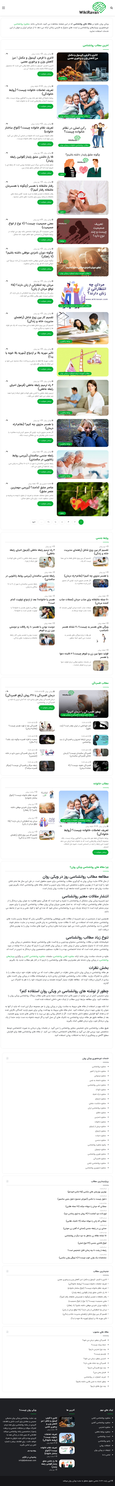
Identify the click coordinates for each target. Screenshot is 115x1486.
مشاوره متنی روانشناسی (97, 1085)
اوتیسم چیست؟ (100, 1354)
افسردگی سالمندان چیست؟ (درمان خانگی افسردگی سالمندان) (77, 755)
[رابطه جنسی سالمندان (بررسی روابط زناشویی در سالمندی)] (47, 587)
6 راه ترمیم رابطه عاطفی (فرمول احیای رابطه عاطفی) (31, 387)
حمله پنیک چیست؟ (98, 1344)
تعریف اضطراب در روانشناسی (95, 1377)
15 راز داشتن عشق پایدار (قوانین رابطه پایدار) (31, 159)
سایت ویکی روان (74, 1480)
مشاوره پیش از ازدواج (97, 1126)
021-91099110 (31, 1451)
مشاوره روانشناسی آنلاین (34, 956)
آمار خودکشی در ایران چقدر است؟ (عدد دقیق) (75, 727)
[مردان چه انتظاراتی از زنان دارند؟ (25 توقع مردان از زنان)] (47, 822)
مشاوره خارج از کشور (98, 1071)
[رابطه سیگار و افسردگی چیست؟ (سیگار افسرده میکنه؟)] (47, 766)
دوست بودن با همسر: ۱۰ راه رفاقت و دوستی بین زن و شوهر (32, 628)
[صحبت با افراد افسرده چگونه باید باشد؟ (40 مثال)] (47, 739)
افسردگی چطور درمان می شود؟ (94, 1340)
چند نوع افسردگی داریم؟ (97, 1367)
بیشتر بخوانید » (45, 74)
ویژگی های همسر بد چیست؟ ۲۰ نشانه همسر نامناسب (85, 628)
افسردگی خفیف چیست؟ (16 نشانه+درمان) (79, 767)
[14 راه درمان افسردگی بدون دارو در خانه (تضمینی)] (47, 752)
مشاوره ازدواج (100, 1098)
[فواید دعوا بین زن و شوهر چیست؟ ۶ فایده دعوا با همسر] (100, 666)
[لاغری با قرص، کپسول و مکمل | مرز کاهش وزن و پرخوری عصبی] (67, 1422)
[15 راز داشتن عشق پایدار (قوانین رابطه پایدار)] (67, 1463)
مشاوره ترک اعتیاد (99, 1094)
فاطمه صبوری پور (45, 483)
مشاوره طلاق (101, 1112)
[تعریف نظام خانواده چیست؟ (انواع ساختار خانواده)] (47, 794)
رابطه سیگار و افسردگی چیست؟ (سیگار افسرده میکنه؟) (21, 767)
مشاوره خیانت (100, 1135)
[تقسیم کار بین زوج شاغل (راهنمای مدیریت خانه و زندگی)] (100, 561)
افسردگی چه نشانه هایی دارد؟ (94, 1363)
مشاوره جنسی (100, 1140)
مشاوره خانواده (100, 1121)
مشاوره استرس (100, 1117)
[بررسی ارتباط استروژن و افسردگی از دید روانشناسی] (100, 740)
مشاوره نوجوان (100, 1149)
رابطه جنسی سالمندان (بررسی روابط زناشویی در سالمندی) (32, 457)
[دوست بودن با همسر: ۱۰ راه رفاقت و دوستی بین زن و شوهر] (47, 639)
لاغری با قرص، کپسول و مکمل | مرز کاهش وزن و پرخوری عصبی (32, 59)
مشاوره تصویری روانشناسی (95, 1167)
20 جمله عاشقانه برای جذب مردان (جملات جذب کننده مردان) (83, 601)
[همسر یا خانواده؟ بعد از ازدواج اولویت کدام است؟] (47, 612)
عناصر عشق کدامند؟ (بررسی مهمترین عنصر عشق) (32, 489)
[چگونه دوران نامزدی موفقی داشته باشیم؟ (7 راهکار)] (47, 808)
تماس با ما (106, 1454)
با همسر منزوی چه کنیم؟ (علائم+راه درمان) (33, 426)
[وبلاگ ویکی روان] (92, 8)
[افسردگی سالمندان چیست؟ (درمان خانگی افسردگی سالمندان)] (100, 752)
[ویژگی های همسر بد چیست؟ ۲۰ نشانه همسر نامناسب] (100, 638)
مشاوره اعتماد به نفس (98, 1080)
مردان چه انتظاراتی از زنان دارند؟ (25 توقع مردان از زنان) (32, 287)
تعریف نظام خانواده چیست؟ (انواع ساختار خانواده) (29, 129)
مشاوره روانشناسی (22, 24)
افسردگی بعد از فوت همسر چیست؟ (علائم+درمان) (23, 727)
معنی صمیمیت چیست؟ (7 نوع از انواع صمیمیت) (31, 225)
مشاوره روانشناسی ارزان (97, 1108)
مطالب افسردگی (100, 683)
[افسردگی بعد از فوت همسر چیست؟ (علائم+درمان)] (47, 726)
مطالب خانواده (101, 784)
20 (49, 522)
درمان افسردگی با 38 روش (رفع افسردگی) (30, 695)
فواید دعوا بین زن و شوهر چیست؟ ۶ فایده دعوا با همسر (84, 655)
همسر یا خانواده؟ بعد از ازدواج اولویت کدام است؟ (33, 601)
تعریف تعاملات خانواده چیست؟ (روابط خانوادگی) (31, 92)
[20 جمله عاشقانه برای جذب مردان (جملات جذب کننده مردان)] (100, 611)
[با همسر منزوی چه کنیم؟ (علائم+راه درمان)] (100, 583)
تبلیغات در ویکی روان (102, 1450)
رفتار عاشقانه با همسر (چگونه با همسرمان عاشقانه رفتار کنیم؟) (29, 188)
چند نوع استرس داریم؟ (97, 1349)
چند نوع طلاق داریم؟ (98, 1386)
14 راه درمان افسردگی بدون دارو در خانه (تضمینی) (21, 755)
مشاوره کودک (101, 1089)
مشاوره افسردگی (99, 1158)
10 (55, 522)
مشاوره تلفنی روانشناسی (63, 956)
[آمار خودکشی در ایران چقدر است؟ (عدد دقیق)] (100, 725)
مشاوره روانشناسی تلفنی (96, 1163)
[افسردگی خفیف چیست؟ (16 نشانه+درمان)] (100, 766)
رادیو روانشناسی (104, 1441)
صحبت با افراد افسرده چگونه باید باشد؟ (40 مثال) (21, 741)
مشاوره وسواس (100, 1075)
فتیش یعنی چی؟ (99, 1372)
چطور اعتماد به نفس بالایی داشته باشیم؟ (91, 1381)
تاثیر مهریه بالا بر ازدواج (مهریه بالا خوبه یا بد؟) (29, 355)
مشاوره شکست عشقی (97, 1103)
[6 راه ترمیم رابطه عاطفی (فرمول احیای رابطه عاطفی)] (47, 562)
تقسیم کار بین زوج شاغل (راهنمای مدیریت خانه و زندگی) (33, 319)
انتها (33, 522)
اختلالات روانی (105, 1445)
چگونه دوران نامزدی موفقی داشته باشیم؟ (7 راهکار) (29, 254)
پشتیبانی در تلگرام (29, 1457)
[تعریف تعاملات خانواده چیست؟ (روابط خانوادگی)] (67, 1438)
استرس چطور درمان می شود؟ (94, 1358)
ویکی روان (47, 54)
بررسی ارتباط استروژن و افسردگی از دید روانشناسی (75, 741)
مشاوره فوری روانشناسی (97, 1154)
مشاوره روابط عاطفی (102, 1431)
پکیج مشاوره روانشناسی (97, 1144)
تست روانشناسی (104, 1436)
